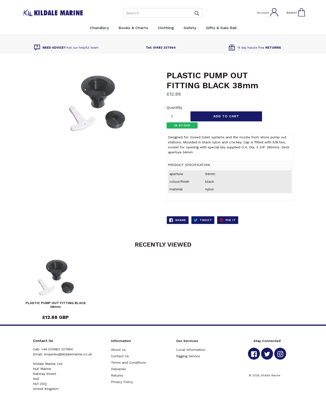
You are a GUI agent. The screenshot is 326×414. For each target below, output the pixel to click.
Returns (117, 375)
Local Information (190, 350)
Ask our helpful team (70, 47)
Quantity (174, 107)
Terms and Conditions (128, 362)
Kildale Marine (270, 375)
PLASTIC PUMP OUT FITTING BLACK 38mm (56, 305)
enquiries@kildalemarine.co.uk (68, 354)
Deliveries (118, 369)
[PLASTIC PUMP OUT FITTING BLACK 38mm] (56, 278)
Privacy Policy (122, 382)
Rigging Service (188, 356)
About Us (118, 350)
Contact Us (120, 356)
